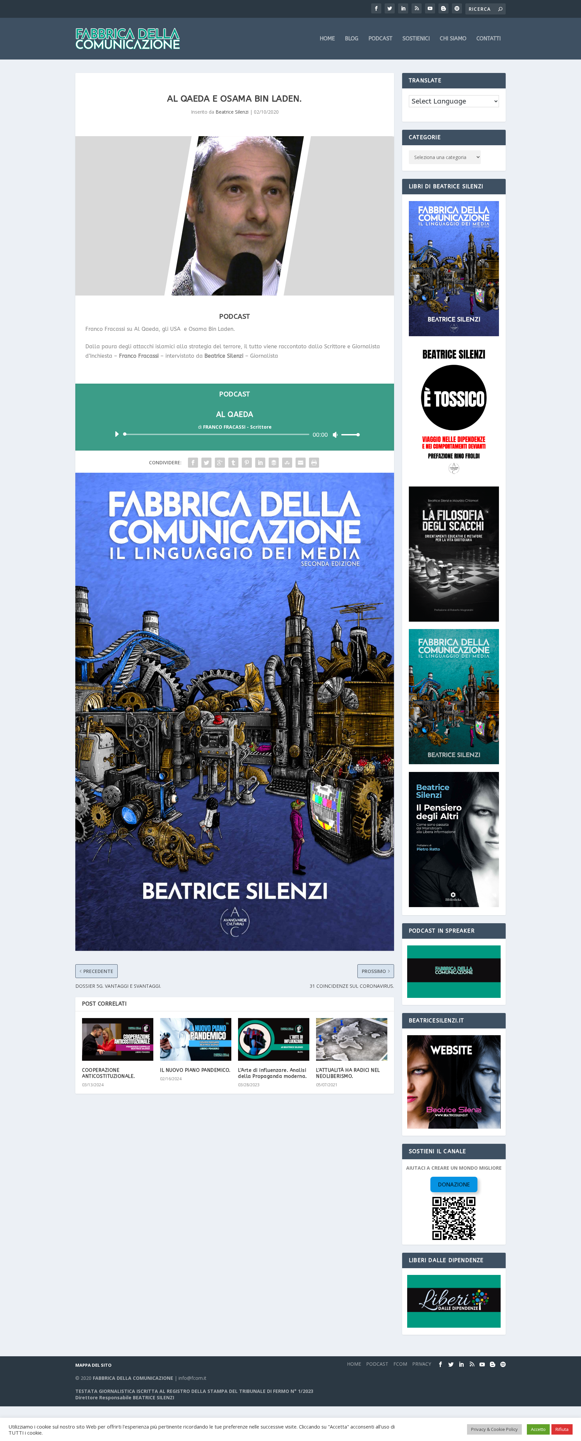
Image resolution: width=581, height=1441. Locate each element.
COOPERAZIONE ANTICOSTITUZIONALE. (108, 1073)
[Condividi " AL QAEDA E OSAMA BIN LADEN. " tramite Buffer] (273, 462)
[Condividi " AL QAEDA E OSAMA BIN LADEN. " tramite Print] (314, 462)
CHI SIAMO (453, 39)
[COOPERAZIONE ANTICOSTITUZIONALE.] (117, 1039)
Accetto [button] (538, 1429)
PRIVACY (421, 1364)
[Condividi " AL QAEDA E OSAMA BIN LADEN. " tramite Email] (300, 462)
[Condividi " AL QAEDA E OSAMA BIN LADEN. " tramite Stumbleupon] (287, 462)
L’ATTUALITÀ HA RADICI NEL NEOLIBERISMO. (348, 1073)
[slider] (348, 434)
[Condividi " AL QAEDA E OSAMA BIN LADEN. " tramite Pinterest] (247, 462)
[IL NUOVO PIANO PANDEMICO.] (195, 1039)
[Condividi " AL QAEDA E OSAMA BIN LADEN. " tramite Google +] (220, 462)
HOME (327, 39)
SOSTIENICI (416, 39)
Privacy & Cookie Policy (494, 1429)
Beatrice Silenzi (232, 112)
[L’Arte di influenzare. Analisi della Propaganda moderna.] (273, 1039)
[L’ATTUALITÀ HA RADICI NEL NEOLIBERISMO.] (351, 1039)
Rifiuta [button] (562, 1429)
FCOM (400, 1364)
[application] (234, 434)
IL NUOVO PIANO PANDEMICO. (195, 1070)
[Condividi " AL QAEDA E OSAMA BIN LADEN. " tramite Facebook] (193, 462)
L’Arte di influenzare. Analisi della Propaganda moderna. (272, 1073)
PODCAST (380, 39)
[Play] (116, 434)
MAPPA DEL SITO (93, 1365)
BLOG (351, 39)
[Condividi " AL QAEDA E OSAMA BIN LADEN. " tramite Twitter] (206, 462)
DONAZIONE (454, 1184)
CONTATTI (488, 39)
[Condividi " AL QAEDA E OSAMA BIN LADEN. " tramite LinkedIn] (260, 462)
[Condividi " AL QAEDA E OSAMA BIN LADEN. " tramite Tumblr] (233, 462)
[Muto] (335, 435)
